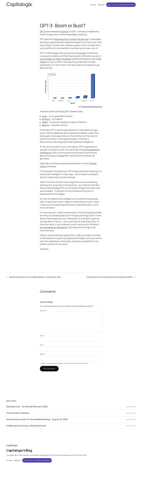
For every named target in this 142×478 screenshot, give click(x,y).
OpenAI (64, 31)
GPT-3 (43, 31)
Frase (44, 116)
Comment (43, 310)
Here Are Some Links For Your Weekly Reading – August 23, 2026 (37, 419)
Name (42, 336)
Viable (45, 122)
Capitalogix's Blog (19, 450)
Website (42, 354)
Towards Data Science (91, 106)
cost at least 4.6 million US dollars (55, 59)
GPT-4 (80, 235)
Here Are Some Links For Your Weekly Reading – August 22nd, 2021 (35, 277)
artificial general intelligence (53, 227)
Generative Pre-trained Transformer (71, 39)
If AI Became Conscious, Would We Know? (26, 426)
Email (42, 345)
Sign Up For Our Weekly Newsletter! (121, 4)
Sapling (45, 125)
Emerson (46, 119)
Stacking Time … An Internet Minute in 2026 (27, 406)
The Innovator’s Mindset (17, 413)
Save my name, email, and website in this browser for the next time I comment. (65, 363)
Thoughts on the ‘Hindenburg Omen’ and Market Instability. (110, 277)
